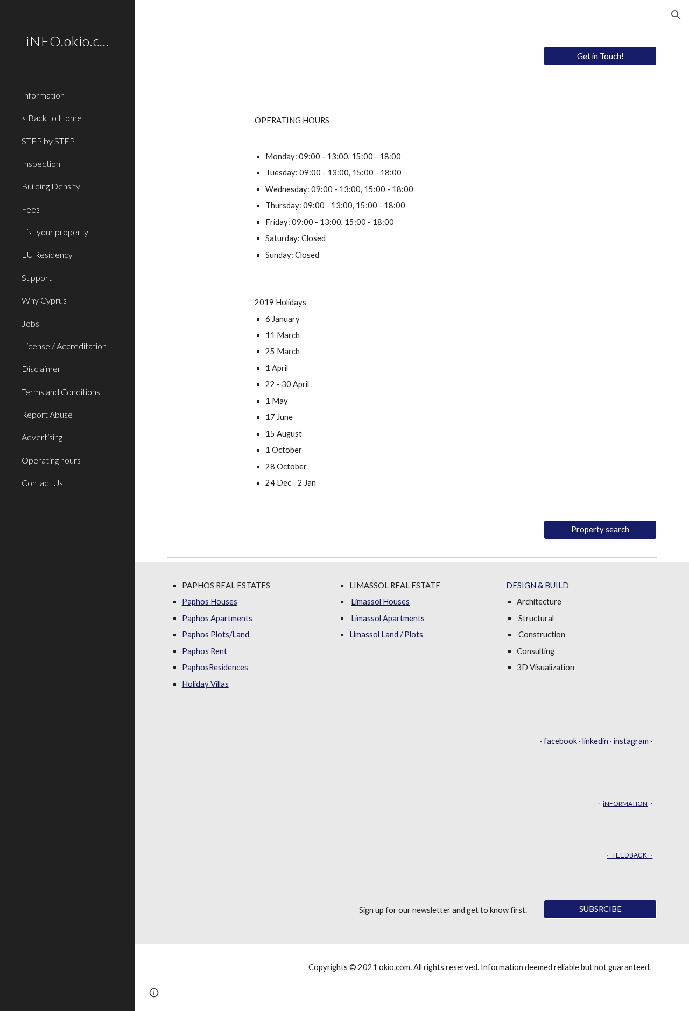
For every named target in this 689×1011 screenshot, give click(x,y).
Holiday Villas (205, 684)
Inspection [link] (41, 163)
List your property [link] (55, 232)
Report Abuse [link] (47, 414)
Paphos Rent (204, 651)
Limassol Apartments (388, 618)
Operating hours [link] (51, 460)
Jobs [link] (30, 323)
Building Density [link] (51, 186)
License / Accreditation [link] (64, 346)
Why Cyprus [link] (44, 300)
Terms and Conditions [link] (61, 392)
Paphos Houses (209, 601)
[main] (411, 188)
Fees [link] (31, 209)
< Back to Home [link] (52, 118)
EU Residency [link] (47, 254)
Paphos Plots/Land (215, 634)
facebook (560, 741)
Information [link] (43, 95)
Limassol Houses (380, 601)
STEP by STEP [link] (48, 141)
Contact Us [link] (42, 483)
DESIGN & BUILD (537, 585)
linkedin (595, 741)
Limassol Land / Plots (386, 634)
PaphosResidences (215, 667)
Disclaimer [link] (41, 368)
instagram (631, 741)
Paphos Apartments (217, 618)
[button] (676, 15)
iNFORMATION (625, 803)
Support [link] (37, 277)
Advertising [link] (42, 437)
